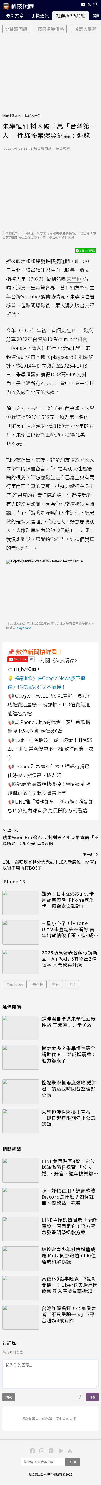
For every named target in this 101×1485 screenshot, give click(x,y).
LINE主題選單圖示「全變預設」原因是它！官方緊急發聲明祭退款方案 (69, 1226)
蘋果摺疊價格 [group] (51, 29)
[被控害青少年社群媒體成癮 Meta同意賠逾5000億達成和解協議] (20, 1258)
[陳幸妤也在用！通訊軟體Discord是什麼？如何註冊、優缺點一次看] (20, 1200)
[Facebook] (31, 1450)
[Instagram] (41, 1450)
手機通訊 (40, 15)
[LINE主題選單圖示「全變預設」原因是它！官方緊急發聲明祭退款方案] (20, 1229)
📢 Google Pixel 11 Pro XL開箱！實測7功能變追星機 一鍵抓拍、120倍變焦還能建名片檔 (48, 704)
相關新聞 (11, 1149)
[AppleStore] (69, 1450)
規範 (8, 1397)
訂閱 (72, 1462)
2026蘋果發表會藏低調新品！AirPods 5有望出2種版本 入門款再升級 (70, 959)
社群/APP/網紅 (70, 15)
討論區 (9, 1342)
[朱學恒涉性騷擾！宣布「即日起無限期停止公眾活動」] (20, 1121)
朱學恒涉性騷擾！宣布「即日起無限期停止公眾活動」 (69, 1118)
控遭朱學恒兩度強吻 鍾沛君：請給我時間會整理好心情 (69, 1088)
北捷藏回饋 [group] (16, 29)
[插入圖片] (79, 1397)
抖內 (56, 984)
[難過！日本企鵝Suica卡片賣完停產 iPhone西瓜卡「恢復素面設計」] (20, 903)
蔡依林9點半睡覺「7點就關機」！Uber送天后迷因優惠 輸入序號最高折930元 (70, 1285)
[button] (89, 5)
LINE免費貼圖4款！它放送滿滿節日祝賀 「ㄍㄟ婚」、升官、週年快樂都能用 (70, 1167)
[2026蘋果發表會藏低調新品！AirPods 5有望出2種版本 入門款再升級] (20, 962)
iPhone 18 (13, 881)
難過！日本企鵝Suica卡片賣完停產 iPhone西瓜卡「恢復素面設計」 (68, 900)
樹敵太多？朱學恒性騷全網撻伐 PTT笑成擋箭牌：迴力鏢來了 (69, 1054)
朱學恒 (37, 984)
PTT (72, 984)
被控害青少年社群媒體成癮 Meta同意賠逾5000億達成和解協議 (69, 1255)
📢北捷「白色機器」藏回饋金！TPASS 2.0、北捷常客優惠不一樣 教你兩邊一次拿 (50, 748)
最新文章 (15, 15)
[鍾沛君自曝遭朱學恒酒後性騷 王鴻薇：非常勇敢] (20, 1028)
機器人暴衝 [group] (85, 29)
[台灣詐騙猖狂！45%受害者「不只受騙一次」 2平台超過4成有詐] (20, 1317)
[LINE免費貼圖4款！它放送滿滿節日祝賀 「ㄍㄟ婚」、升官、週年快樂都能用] (20, 1170)
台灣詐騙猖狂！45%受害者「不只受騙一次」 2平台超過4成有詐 (69, 1314)
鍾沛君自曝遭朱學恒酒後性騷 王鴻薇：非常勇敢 (69, 1022)
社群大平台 (33, 115)
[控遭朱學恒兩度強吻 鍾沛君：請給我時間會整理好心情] (20, 1091)
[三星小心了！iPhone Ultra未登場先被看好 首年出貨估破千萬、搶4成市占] (20, 932)
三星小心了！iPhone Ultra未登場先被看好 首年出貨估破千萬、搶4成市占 (70, 929)
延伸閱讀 (11, 1006)
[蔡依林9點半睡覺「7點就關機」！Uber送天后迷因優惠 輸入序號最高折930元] (20, 1288)
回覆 (92, 1397)
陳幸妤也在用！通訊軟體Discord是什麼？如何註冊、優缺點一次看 (69, 1197)
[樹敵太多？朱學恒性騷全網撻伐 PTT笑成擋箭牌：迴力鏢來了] (20, 1057)
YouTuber (15, 984)
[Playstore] (59, 1450)
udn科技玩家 (11, 115)
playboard (62, 356)
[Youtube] (83, 5)
